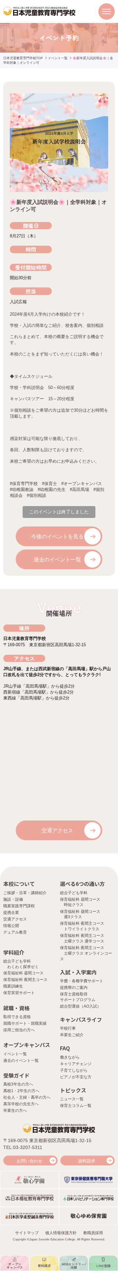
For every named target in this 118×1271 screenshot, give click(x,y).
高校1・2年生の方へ (21, 1090)
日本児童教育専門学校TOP (23, 58)
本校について (19, 884)
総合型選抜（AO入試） (80, 1006)
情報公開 (11, 925)
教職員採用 (93, 1233)
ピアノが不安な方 (75, 1077)
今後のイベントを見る (57, 536)
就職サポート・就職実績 (25, 1023)
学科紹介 (13, 952)
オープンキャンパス (26, 1045)
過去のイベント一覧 (57, 559)
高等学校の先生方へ (21, 1104)
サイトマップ (27, 1233)
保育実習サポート (19, 992)
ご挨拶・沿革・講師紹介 (25, 893)
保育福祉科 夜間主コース (25, 979)
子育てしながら (74, 1070)
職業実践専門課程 (19, 906)
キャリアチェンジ (75, 1064)
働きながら (70, 1057)
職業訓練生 (13, 986)
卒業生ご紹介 (72, 1035)
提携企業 (11, 912)
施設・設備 (13, 899)
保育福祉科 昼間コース (23, 973)
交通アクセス (57, 830)
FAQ (65, 1048)
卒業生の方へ (15, 1110)
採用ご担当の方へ (19, 1030)
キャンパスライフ (81, 1019)
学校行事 (68, 1028)
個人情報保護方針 (61, 1233)
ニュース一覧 (72, 1099)
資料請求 (86, 1161)
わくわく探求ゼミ (23, 967)
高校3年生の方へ (18, 1084)
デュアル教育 (15, 932)
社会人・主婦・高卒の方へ (26, 1097)
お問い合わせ (29, 1161)
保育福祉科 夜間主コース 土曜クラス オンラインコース (86, 953)
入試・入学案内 (78, 972)
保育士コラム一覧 (75, 1105)
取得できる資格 (17, 1016)
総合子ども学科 (74, 893)
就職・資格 (16, 1008)
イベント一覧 (58, 58)
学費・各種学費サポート (81, 981)
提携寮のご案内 (74, 987)
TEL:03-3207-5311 (22, 1147)
